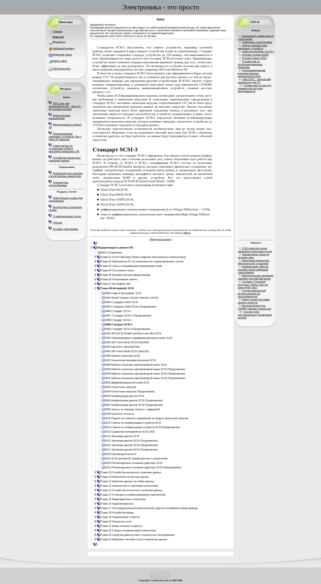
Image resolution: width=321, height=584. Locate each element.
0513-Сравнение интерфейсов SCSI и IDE (130, 431)
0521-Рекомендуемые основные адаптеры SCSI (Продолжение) (143, 467)
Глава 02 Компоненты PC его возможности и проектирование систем (142, 261)
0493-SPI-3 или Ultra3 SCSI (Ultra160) (127, 342)
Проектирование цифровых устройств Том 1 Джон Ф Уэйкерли (65, 136)
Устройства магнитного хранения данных (65, 159)
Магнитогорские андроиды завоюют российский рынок (256, 277)
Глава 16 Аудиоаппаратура (117, 503)
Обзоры (57, 222)
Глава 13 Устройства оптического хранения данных (132, 490)
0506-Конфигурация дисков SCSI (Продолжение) (134, 400)
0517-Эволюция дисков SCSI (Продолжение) (131, 449)
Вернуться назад (160, 239)
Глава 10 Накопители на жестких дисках (125, 476)
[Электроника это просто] (159, 578)
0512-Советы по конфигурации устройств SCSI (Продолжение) (142, 427)
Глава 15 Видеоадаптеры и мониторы (123, 499)
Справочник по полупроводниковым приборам (250, 64)
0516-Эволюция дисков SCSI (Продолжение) (131, 445)
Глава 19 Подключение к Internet (120, 517)
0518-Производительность (121, 454)
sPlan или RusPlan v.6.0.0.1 (258, 51)
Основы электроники (65, 229)
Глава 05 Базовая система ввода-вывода (125, 274)
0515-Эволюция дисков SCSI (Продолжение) (131, 440)
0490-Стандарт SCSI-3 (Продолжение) (127, 329)
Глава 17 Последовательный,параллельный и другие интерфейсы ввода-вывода (149, 508)
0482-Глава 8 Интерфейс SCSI (123, 293)
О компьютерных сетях (67, 216)
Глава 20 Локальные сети (116, 521)
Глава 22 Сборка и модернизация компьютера (128, 530)
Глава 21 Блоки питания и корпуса (121, 526)
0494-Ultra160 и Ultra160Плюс (122, 346)
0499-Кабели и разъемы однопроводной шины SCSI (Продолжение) (145, 369)
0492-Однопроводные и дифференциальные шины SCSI (138, 337)
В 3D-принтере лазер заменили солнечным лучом (255, 250)
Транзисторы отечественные (58, 184)
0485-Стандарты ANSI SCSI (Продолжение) (131, 306)
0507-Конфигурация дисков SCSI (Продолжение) (134, 404)
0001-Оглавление (111, 252)
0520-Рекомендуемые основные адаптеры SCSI (133, 463)
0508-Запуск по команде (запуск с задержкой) (132, 409)
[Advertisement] (256, 165)
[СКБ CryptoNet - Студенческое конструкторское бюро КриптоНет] (60, 68)
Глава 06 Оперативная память (119, 279)
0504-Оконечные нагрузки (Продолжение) (130, 391)
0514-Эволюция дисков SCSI (122, 436)
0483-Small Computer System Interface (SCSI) (131, 297)
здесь (186, 232)
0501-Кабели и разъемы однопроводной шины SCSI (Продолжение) (145, 378)
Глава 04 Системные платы (117, 270)
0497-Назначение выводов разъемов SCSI (130, 360)
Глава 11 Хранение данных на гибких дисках (127, 481)
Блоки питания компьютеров (59, 117)
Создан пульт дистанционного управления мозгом (255, 314)
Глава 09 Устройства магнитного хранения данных (131, 472)
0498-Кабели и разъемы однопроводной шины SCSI (136, 364)
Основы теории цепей (255, 54)
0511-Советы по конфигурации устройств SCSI (133, 422)
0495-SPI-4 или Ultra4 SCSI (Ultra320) (127, 351)
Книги (160, 19)
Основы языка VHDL (254, 58)
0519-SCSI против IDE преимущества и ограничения (136, 458)
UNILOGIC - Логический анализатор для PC (254, 81)
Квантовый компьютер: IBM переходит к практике (254, 262)
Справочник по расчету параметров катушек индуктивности (255, 88)
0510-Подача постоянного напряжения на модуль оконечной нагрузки (146, 418)
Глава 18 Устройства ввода (117, 512)
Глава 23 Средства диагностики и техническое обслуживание (138, 534)
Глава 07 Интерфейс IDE (116, 283)
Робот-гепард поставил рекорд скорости (254, 301)
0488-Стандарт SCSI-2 (118, 320)
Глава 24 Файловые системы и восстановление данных (134, 539)
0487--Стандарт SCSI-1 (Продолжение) (128, 315)
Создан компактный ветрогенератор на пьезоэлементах (252, 293)
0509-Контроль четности (119, 413)
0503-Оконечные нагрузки (120, 387)
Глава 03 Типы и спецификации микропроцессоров (131, 265)
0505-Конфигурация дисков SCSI (124, 396)
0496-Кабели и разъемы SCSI (122, 355)
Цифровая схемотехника (257, 42)
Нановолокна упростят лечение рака (253, 256)
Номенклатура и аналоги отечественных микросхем (65, 175)
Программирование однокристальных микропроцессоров (252, 73)
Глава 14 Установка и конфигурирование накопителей (133, 494)
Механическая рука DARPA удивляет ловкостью (254, 307)
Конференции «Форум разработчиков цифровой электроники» (253, 269)
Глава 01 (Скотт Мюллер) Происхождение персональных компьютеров (143, 257)
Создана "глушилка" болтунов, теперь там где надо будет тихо (253, 284)
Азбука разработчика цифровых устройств (252, 47)
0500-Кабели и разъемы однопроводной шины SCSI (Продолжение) (145, 373)
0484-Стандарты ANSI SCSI (121, 302)
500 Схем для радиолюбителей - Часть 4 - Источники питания (65, 106)
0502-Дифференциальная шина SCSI (127, 382)
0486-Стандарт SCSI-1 (118, 311)
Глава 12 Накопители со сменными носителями (129, 485)
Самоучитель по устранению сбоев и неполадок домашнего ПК (64, 148)
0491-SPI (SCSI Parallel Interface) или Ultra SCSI (133, 333)
